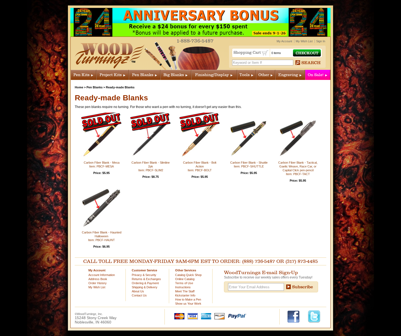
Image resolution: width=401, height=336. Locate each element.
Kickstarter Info (185, 295)
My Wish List (304, 41)
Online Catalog (184, 279)
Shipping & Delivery (144, 287)
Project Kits (111, 75)
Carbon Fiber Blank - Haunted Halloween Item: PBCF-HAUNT (101, 236)
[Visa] (191, 315)
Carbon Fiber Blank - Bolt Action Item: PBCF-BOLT (199, 166)
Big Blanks (173, 75)
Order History (97, 283)
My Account (284, 41)
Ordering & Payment (145, 283)
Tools (245, 75)
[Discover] (218, 315)
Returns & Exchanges (146, 279)
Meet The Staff (184, 291)
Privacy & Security (144, 275)
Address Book (97, 279)
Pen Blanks (142, 75)
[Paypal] (235, 315)
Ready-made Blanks (120, 87)
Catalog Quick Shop (188, 275)
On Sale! (316, 75)
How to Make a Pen (188, 299)
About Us (138, 291)
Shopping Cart (248, 52)
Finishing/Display (212, 75)
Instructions (183, 287)
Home (79, 87)
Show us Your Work (188, 303)
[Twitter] (314, 316)
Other (263, 75)
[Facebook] (296, 316)
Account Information (101, 275)
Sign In (320, 41)
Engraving (288, 75)
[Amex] (205, 315)
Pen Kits (81, 75)
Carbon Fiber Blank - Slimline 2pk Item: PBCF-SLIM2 (150, 166)
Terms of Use (184, 283)
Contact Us (139, 295)
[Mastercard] (178, 315)
